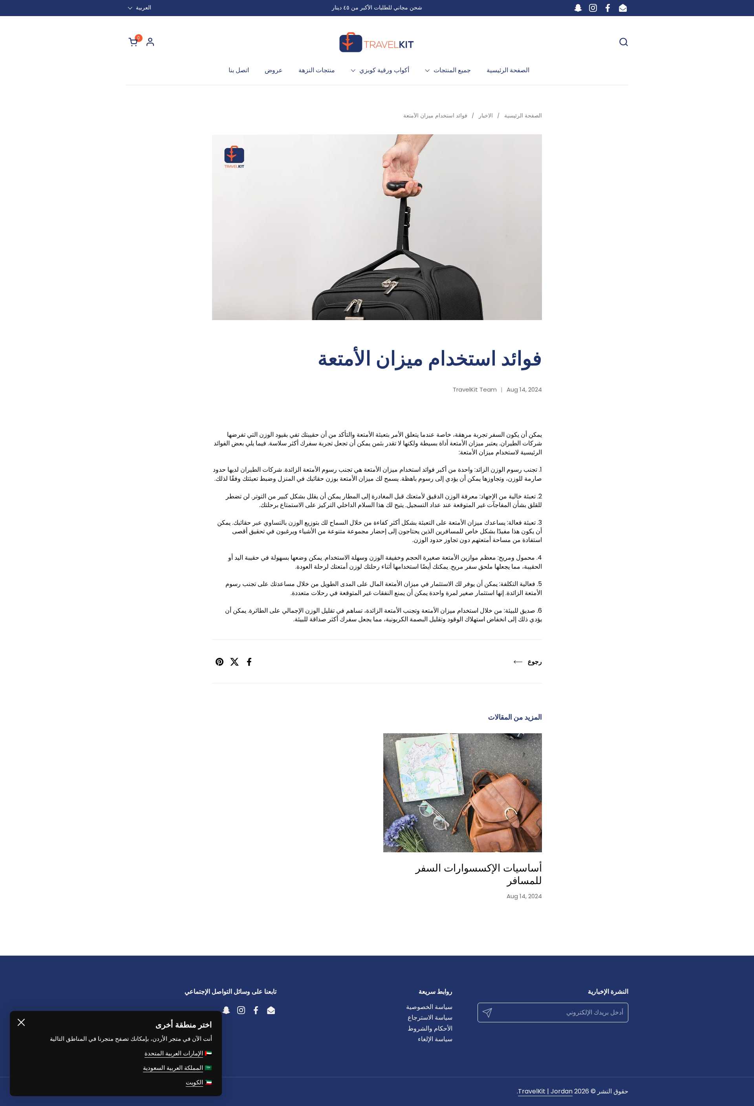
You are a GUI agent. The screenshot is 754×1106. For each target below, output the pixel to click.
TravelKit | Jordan (545, 1091)
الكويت (194, 1082)
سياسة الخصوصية (429, 1006)
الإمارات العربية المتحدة (174, 1053)
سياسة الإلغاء (435, 1039)
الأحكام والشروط (430, 1028)
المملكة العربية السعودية (173, 1068)
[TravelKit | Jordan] (377, 41)
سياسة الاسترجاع (430, 1017)
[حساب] (150, 42)
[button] (623, 42)
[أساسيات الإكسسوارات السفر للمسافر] (462, 792)
